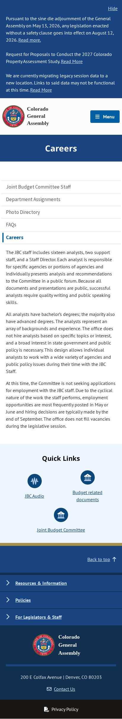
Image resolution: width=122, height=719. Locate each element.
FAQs (11, 224)
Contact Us (64, 689)
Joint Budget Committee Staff (38, 187)
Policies (23, 600)
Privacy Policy (65, 709)
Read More (72, 61)
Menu (108, 117)
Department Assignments (33, 199)
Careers (14, 237)
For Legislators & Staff (38, 617)
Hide (113, 8)
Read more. (29, 40)
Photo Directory (23, 212)
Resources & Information (41, 583)
